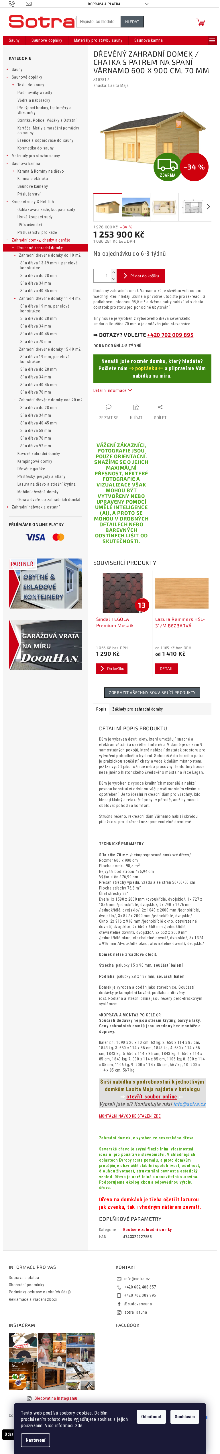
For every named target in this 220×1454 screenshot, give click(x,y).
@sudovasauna (138, 1304)
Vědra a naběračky (33, 100)
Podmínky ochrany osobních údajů (40, 1292)
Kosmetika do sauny (35, 148)
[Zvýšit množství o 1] (114, 272)
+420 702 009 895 (170, 335)
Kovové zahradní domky (38, 453)
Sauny (17, 69)
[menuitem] (14, 40)
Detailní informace (110, 390)
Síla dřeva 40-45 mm (38, 290)
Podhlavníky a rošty (34, 92)
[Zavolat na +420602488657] (17, 3)
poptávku (146, 368)
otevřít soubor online (151, 1097)
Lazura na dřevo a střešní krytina (46, 484)
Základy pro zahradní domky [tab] (137, 709)
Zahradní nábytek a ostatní (36, 507)
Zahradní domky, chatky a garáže (41, 240)
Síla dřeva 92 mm (35, 446)
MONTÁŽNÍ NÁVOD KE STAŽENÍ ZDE (130, 1116)
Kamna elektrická (32, 178)
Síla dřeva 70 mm (35, 341)
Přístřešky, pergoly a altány (41, 476)
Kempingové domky (34, 461)
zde (78, 1425)
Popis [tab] (101, 709)
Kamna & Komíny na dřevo (40, 171)
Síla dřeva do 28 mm (38, 275)
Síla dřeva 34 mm (35, 283)
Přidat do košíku (144, 275)
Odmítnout (151, 1416)
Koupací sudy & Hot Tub (33, 202)
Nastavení (35, 1440)
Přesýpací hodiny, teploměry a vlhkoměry (44, 110)
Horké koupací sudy (35, 217)
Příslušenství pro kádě (37, 232)
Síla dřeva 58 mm (35, 430)
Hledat (132, 21)
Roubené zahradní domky (40, 248)
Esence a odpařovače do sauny (45, 140)
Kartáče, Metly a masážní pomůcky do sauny (48, 130)
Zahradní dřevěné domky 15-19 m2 (50, 349)
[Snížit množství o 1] (114, 279)
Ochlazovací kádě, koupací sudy (46, 209)
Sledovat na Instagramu (56, 1398)
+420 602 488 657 (140, 1287)
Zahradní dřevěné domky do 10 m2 (50, 255)
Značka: (111, 85)
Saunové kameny (32, 186)
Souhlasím (185, 1416)
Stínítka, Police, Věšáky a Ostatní (47, 120)
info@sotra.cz (189, 1104)
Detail (167, 668)
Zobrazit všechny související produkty (152, 692)
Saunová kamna (26, 163)
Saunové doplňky (27, 77)
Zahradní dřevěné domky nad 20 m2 (51, 400)
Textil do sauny (31, 85)
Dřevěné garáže (31, 468)
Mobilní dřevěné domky (38, 492)
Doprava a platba (104, 4)
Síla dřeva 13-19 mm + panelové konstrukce (49, 265)
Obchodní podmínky (26, 1285)
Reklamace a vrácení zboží (33, 1299)
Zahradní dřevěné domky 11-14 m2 (50, 298)
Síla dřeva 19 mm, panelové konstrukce (45, 308)
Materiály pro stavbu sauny (36, 155)
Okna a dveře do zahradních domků (48, 499)
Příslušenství (29, 194)
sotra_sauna (135, 1312)
